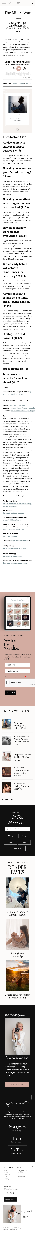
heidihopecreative (18, 411)
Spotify (21, 83)
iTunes (14, 83)
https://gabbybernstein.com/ (13, 529)
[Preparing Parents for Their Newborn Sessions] (6, 756)
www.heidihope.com (17, 405)
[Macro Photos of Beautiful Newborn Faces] (6, 740)
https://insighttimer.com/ (13, 556)
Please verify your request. (15, 677)
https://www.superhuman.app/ (15, 563)
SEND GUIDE (10, 693)
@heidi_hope (16, 408)
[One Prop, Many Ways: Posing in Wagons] (6, 772)
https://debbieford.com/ (12, 520)
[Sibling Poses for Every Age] (6, 787)
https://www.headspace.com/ (14, 548)
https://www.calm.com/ (20, 540)
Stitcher (28, 83)
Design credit (14, 1229)
